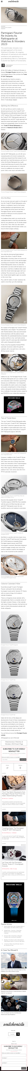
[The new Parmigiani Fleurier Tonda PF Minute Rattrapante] (14, 141)
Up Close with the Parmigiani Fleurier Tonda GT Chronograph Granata (12, 864)
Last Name (4, 1063)
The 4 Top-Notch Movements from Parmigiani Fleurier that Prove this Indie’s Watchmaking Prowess (13, 794)
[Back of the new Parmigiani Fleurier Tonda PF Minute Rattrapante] (14, 362)
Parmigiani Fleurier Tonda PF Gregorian (9, 645)
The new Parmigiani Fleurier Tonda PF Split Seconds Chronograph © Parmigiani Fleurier (12, 577)
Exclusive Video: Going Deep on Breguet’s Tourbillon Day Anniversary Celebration (13, 936)
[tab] (7, 767)
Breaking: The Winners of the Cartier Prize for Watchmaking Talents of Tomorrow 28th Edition (14, 940)
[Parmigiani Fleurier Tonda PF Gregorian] (14, 627)
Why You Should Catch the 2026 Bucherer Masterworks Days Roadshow (11, 1013)
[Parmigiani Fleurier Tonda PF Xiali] (14, 662)
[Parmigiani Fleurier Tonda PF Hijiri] (14, 697)
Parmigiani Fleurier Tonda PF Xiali (8, 680)
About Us (14, 1041)
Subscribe (13, 1030)
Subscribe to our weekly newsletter (14, 750)
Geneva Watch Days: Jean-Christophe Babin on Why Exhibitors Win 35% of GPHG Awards (14, 927)
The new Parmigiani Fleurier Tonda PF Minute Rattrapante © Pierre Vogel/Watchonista (14, 251)
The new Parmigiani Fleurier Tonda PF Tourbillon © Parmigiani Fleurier (12, 533)
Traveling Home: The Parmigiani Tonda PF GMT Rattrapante (13, 829)
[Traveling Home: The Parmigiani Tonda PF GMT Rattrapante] (14, 819)
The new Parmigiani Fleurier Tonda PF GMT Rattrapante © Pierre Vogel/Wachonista (13, 454)
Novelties (3, 26)
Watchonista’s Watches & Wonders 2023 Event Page (14, 743)
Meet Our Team (14, 1043)
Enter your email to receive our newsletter (11, 757)
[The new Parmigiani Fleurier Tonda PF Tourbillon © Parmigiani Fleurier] (14, 521)
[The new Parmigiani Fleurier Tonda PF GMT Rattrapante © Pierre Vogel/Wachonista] (14, 443)
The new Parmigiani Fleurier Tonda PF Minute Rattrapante (13, 151)
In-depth (4, 773)
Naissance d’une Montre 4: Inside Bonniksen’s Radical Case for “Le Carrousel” (13, 992)
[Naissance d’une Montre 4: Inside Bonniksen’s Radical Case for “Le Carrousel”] (14, 982)
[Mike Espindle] (3, 65)
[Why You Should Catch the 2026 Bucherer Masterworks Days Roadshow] (14, 1003)
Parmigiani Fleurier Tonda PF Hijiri (8, 714)
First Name (4, 1058)
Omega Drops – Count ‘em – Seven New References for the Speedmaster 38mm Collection (12, 932)
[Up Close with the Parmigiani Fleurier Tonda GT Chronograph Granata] (14, 853)
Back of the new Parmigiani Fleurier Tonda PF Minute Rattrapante (12, 373)
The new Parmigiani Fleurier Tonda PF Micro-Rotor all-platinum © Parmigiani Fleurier (12, 496)
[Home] (14, 1)
